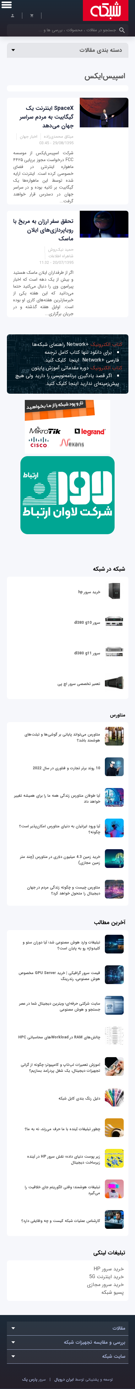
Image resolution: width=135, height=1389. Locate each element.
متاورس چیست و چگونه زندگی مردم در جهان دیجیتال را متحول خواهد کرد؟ (63, 890)
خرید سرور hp (89, 592)
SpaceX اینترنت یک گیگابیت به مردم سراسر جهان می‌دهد (46, 117)
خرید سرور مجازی (105, 1284)
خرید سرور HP (109, 1269)
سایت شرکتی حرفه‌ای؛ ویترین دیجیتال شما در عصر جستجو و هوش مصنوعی (59, 1006)
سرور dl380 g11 (87, 653)
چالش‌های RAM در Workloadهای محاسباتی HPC (59, 1037)
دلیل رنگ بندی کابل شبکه (79, 1098)
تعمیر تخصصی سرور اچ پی (78, 684)
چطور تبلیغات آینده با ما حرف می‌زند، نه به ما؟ (62, 1129)
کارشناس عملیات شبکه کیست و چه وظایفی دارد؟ (60, 1221)
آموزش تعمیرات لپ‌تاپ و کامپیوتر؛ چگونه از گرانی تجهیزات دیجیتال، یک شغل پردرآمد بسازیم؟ (60, 1068)
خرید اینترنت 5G (106, 1277)
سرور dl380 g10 (87, 623)
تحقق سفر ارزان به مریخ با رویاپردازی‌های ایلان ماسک (43, 230)
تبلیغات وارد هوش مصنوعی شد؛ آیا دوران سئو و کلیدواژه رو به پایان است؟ (61, 945)
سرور (34, 1379)
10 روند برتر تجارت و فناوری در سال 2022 (66, 768)
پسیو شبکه (112, 1292)
